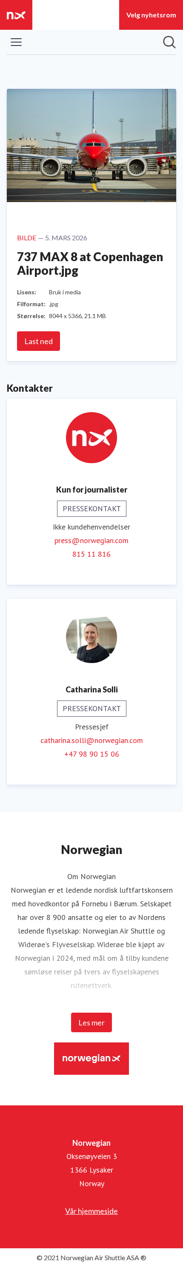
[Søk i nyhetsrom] (169, 42)
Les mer (91, 1022)
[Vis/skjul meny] (16, 42)
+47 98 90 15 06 (91, 754)
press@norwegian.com (91, 540)
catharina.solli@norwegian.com (91, 740)
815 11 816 (91, 554)
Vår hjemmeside (91, 1211)
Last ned (38, 341)
